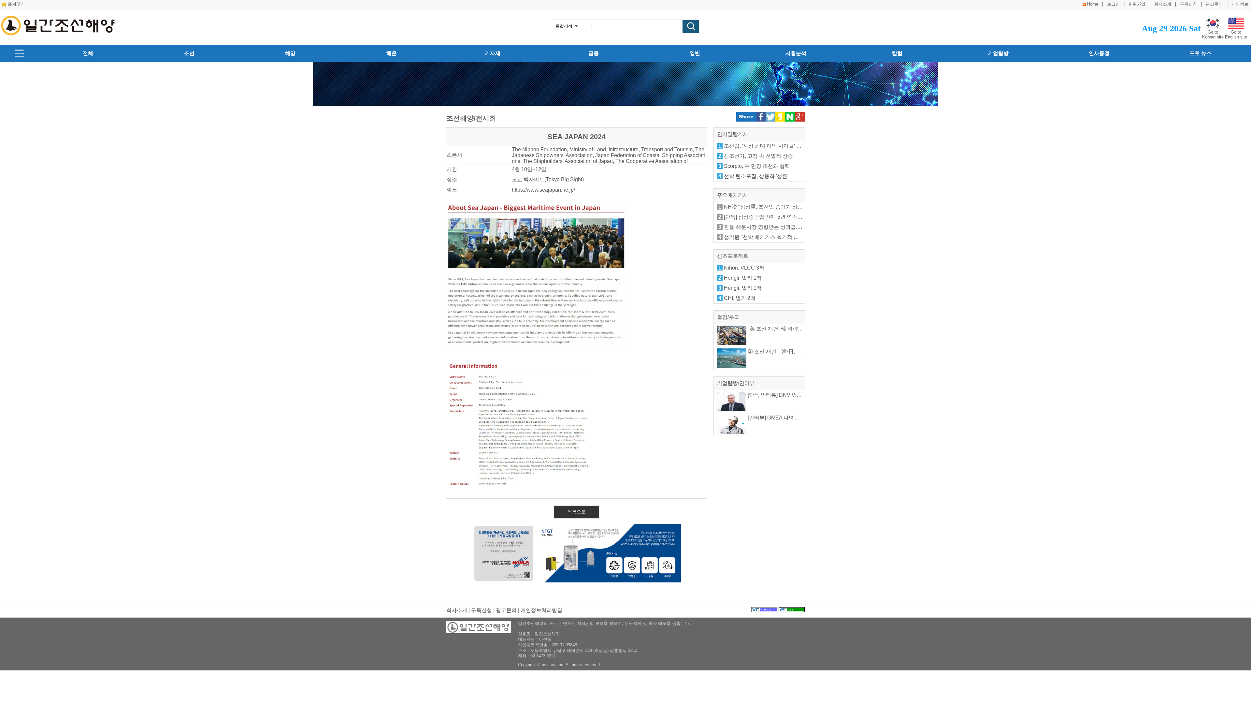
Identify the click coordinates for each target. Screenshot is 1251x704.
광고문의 (1214, 4)
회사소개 (1162, 4)
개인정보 (1239, 4)
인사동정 (1099, 53)
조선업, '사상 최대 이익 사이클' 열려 (765, 146)
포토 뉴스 (1200, 53)
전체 (88, 53)
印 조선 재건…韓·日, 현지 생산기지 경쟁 (793, 351)
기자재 (492, 53)
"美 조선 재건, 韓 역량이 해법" (781, 328)
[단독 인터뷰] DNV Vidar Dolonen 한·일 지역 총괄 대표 (810, 395)
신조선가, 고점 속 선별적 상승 (758, 156)
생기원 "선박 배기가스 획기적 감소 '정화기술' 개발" (783, 237)
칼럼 (897, 53)
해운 (391, 53)
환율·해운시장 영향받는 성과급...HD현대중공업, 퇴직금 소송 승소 (799, 227)
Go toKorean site (1213, 34)
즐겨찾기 (16, 4)
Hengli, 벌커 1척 (743, 278)
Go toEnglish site (1236, 34)
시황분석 (795, 53)
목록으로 (577, 511)
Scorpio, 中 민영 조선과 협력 (757, 166)
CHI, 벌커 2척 (739, 298)
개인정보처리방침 (541, 610)
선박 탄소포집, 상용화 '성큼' (756, 176)
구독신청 (1188, 4)
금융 (593, 53)
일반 (695, 53)
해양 (290, 53)
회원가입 (1137, 4)
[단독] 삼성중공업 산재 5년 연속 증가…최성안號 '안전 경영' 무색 (798, 217)
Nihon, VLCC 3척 (744, 268)
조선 (189, 53)
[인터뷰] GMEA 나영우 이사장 (781, 417)
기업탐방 (998, 53)
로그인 (1113, 4)
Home (1092, 4)
